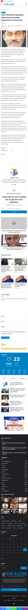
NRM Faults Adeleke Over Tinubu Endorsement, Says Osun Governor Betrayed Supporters (7, 285)
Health (3, 471)
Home (5, 600)
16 (25, 546)
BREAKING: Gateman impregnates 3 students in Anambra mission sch (16, 403)
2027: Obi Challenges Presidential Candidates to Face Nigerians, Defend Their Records (21, 268)
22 (21, 549)
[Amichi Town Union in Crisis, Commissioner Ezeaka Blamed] (23, 506)
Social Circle (4, 486)
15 (21, 546)
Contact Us (15, 600)
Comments (22, 378)
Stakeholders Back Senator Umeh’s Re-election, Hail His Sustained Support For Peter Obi (6, 269)
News (3, 482)
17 (2, 549)
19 (10, 549)
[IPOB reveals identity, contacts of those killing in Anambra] (5, 397)
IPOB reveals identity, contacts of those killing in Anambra (17, 396)
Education (4, 467)
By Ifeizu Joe (14, 177)
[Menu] (1, 5)
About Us (10, 600)
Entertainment (5, 469)
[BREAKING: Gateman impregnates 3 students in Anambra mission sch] (5, 403)
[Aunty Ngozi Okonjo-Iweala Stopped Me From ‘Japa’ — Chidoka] (14, 511)
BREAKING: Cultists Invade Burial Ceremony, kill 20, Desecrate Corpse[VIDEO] (18, 390)
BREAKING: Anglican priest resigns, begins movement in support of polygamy (17, 409)
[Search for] (26, 5)
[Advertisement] (14, 21)
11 (6, 546)
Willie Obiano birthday (14, 164)
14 (17, 546)
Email (2, 321)
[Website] (13, 184)
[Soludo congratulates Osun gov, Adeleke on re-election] (21, 279)
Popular (4, 378)
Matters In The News (6, 478)
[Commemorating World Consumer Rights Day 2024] (5, 384)
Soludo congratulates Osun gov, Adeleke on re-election (20, 285)
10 (2, 546)
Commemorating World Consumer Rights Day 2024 (16, 383)
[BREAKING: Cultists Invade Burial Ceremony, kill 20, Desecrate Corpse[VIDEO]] (5, 390)
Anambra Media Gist (6, 461)
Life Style (4, 476)
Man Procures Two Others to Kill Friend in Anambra (14, 1)
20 (14, 549)
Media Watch (5, 480)
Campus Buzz (5, 463)
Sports (3, 488)
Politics (3, 484)
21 (17, 549)
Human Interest (5, 474)
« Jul (2, 558)
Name (2, 316)
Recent (13, 378)
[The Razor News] (8, 4)
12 (10, 546)
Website (3, 326)
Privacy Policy (21, 600)
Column (3, 465)
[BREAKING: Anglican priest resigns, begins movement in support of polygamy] (5, 409)
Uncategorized (5, 490)
